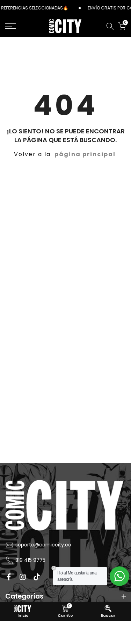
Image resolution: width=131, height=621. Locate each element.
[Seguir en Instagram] (22, 577)
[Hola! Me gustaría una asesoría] (119, 576)
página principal (85, 154)
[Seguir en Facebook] (8, 577)
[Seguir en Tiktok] (36, 577)
